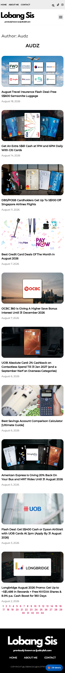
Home (4, 4)
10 (35, 606)
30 (23, 613)
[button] (61, 17)
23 (31, 609)
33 (37, 613)
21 (22, 609)
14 (52, 606)
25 (41, 609)
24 (36, 609)
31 (28, 613)
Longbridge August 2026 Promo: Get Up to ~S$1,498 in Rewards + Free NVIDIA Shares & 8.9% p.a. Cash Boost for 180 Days (31, 591)
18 (8, 609)
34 (42, 613)
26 (46, 609)
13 (47, 606)
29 (60, 609)
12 (43, 606)
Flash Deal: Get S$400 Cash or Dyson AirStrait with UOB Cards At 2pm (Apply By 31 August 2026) (32, 533)
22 (26, 609)
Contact (25, 4)
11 (39, 606)
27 (51, 609)
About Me (14, 4)
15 (56, 606)
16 (60, 606)
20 (17, 609)
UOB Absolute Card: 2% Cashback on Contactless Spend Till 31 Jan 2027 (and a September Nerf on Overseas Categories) (29, 367)
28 (55, 609)
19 (12, 609)
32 (32, 613)
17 (4, 609)
